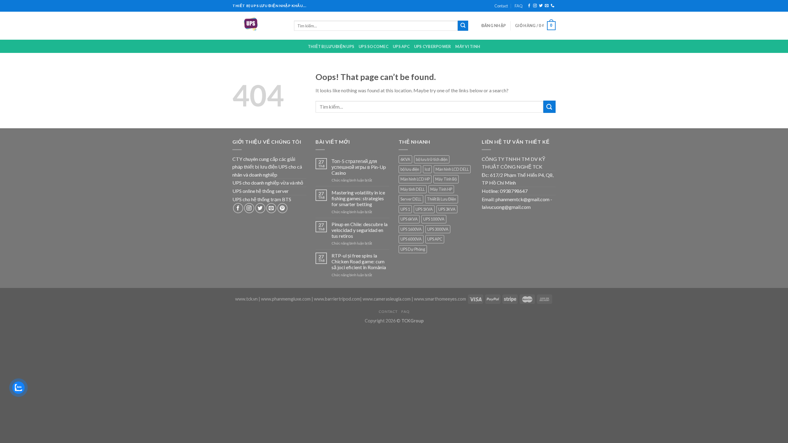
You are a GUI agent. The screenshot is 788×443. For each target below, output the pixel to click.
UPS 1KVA (424, 209)
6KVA (405, 159)
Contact (501, 5)
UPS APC (401, 46)
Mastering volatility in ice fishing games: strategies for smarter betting (358, 198)
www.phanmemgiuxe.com (286, 298)
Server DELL (410, 199)
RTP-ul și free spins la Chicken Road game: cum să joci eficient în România (359, 261)
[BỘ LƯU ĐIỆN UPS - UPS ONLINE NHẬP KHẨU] (258, 26)
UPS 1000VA (433, 219)
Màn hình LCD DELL (452, 169)
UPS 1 (405, 209)
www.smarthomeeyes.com (440, 298)
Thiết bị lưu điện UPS (331, 46)
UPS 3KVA (447, 209)
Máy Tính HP (441, 189)
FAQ (519, 5)
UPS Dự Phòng (412, 249)
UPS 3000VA (437, 229)
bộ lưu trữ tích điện (432, 159)
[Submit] (463, 26)
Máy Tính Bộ (446, 179)
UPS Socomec (373, 46)
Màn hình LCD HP (415, 179)
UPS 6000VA (411, 239)
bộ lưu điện (409, 169)
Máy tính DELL (412, 189)
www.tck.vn (246, 298)
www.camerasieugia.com (387, 298)
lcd (427, 169)
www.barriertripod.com (337, 298)
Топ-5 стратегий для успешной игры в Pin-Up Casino (359, 167)
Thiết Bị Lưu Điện (441, 199)
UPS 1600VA (411, 229)
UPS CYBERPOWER (432, 46)
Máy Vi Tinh (467, 46)
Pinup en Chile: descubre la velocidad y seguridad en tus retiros (360, 230)
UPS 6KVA (409, 219)
